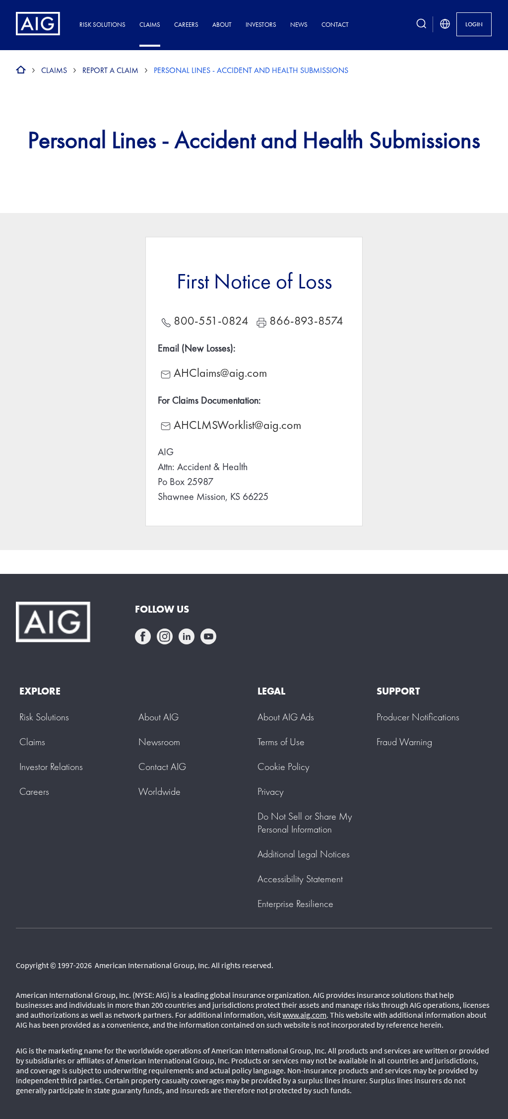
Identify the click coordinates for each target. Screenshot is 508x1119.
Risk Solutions (102, 24)
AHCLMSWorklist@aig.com (237, 424)
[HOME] (21, 70)
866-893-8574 (306, 320)
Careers (186, 24)
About (222, 24)
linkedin (186, 636)
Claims (149, 24)
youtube (208, 636)
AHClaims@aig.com (220, 372)
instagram (165, 636)
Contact (335, 24)
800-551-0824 (211, 320)
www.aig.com (304, 1015)
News (299, 24)
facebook (143, 636)
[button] (304, 823)
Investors (261, 24)
